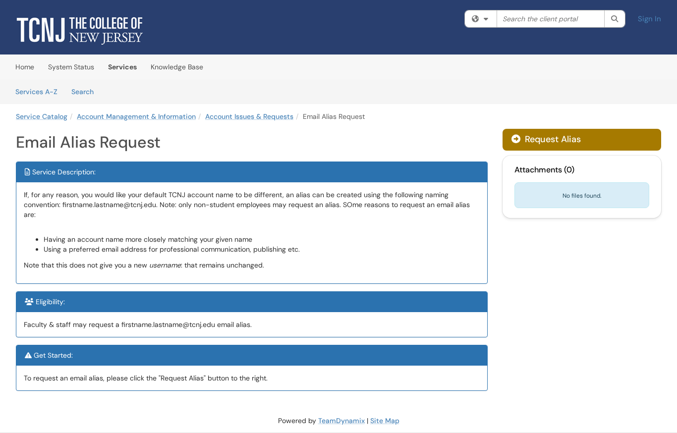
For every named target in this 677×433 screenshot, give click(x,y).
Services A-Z (36, 91)
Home (24, 66)
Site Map (384, 420)
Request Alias (551, 139)
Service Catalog (41, 116)
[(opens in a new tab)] (80, 30)
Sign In (649, 19)
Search (86, 91)
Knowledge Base (177, 66)
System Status (71, 66)
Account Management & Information (136, 116)
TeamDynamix (341, 420)
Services (122, 66)
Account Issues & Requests (249, 116)
